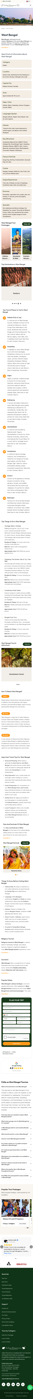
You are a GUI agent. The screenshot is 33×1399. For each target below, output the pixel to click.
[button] (1, 1246)
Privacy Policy (6, 1318)
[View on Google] (5, 1241)
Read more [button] (7, 1253)
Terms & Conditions (21, 1396)
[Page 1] (12, 303)
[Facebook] (3, 1384)
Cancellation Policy (7, 1325)
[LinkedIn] (13, 1384)
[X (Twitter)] (23, 1384)
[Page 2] (14, 303)
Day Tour (4, 1278)
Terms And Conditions (8, 1322)
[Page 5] (20, 303)
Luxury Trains (6, 1338)
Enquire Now (16, 1043)
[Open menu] (30, 5)
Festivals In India (6, 1285)
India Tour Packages (7, 1335)
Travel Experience (7, 1288)
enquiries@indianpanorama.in (10, 1378)
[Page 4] (18, 303)
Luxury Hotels (6, 1342)
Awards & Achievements (9, 1312)
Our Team (5, 1315)
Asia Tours (5, 1282)
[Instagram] (8, 1384)
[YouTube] (18, 1384)
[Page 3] (18, 684)
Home (3, 28)
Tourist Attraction (7, 1295)
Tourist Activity (6, 1292)
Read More (4, 47)
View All (27, 224)
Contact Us (5, 1308)
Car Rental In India (7, 1298)
